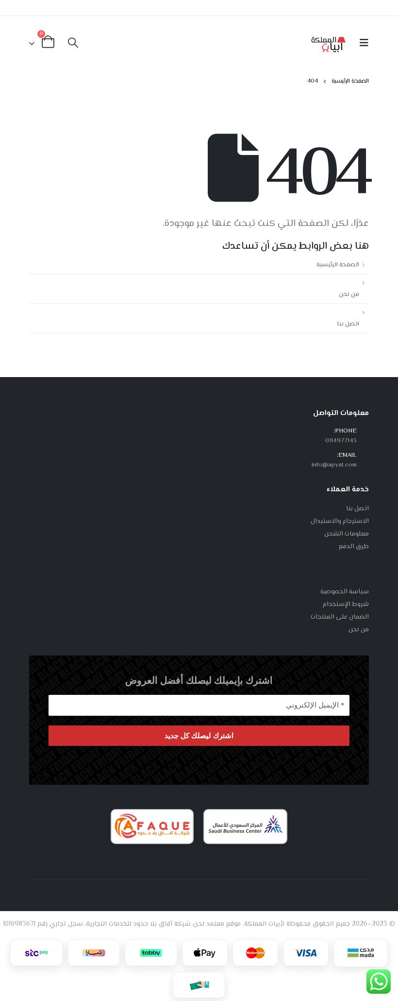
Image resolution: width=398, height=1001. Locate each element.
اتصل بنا (348, 324)
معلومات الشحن (346, 534)
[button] (361, 43)
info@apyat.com (334, 465)
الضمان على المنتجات (340, 617)
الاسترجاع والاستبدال (340, 521)
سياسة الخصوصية (344, 592)
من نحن (349, 294)
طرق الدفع (354, 547)
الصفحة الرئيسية (337, 265)
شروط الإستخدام (346, 604)
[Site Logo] (328, 43)
